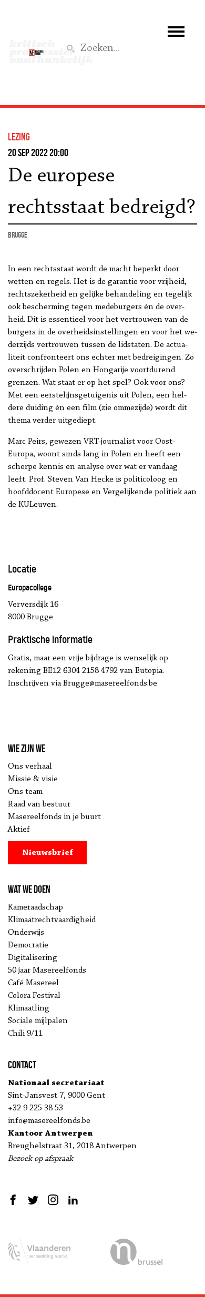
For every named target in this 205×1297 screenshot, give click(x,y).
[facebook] (14, 1200)
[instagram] (53, 1200)
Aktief (19, 829)
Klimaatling (28, 1008)
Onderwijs (26, 932)
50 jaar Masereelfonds (47, 970)
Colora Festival (34, 996)
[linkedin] (73, 1200)
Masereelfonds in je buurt (54, 817)
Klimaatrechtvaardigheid (52, 920)
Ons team (25, 792)
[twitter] (33, 1200)
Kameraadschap (35, 907)
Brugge (17, 234)
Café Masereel (33, 983)
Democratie (28, 945)
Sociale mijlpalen (38, 1021)
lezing (19, 136)
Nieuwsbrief (47, 853)
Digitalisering (32, 958)
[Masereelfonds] (36, 48)
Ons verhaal (30, 766)
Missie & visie (33, 779)
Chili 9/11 (25, 1033)
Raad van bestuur (39, 804)
